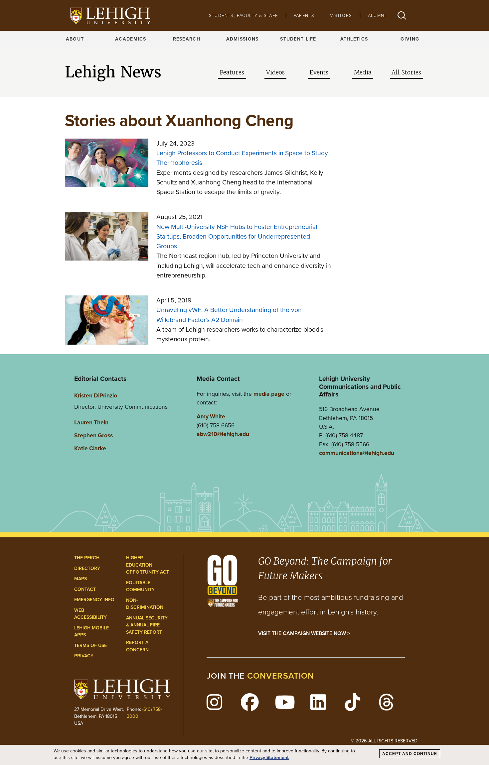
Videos (275, 72)
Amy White (211, 416)
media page (268, 393)
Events (318, 72)
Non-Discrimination (144, 604)
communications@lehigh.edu (356, 453)
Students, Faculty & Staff (243, 15)
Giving (410, 39)
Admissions (242, 39)
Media (363, 72)
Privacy (83, 655)
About (75, 39)
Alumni (377, 15)
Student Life (298, 39)
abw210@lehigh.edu (223, 434)
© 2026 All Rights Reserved (384, 740)
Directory (87, 568)
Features (232, 72)
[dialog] (244, 755)
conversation (280, 676)
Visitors (341, 15)
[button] (402, 15)
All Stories (406, 72)
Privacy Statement (269, 757)
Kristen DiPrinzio (95, 395)
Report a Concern (137, 646)
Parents (304, 15)
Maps (80, 578)
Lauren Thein (91, 422)
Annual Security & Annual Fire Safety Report (147, 625)
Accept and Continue (409, 753)
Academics (130, 39)
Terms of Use (90, 645)
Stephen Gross (93, 435)
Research (186, 39)
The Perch (86, 557)
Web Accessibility (90, 614)
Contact (85, 589)
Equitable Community (140, 586)
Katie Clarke (90, 448)
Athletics (354, 39)
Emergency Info (94, 599)
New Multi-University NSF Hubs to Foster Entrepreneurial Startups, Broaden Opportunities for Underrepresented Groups (236, 236)
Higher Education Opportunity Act (147, 565)
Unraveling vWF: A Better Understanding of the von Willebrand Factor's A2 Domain (229, 314)
